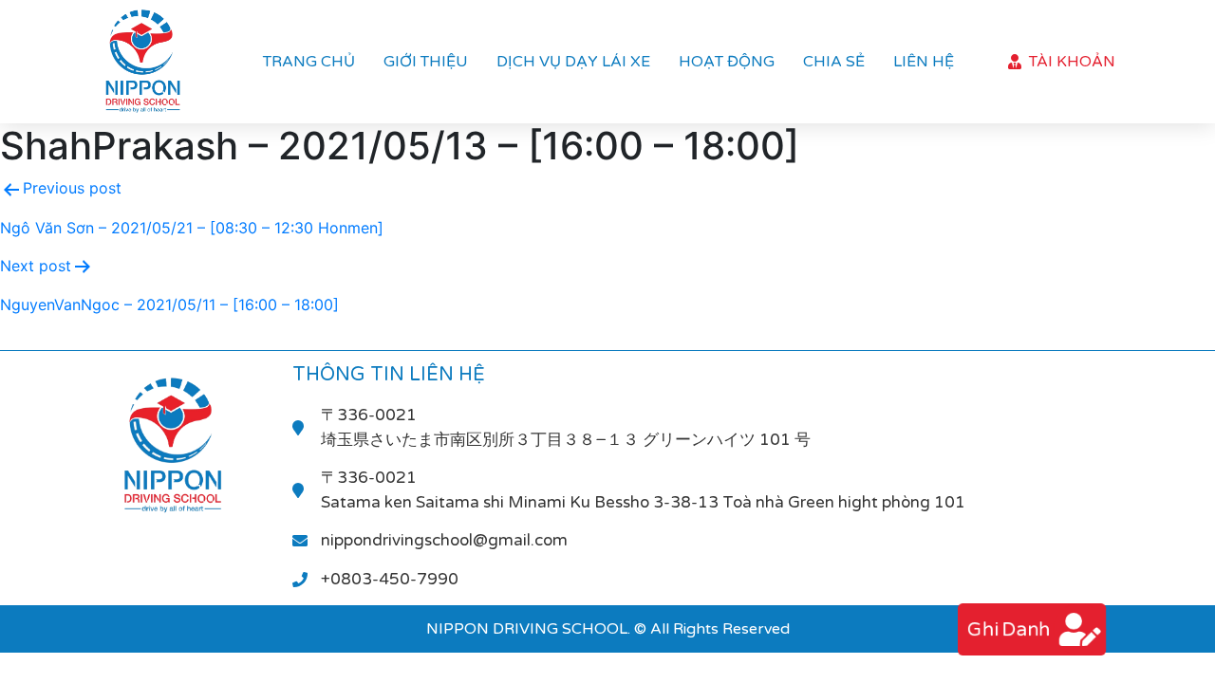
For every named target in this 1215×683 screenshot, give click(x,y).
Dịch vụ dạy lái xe (573, 61)
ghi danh (1008, 629)
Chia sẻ (834, 61)
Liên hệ (923, 61)
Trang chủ (309, 61)
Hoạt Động (727, 61)
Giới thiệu (425, 61)
